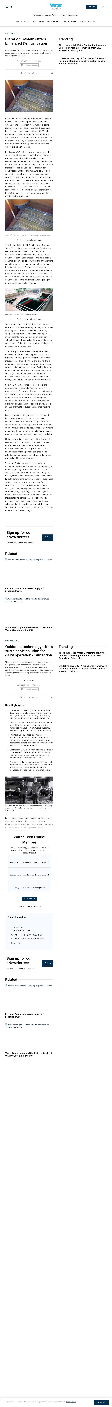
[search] (11, 7)
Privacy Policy (71, 1402)
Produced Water (69, 21)
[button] (7, 7)
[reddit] (33, 73)
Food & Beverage (12, 641)
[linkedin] (25, 73)
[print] (52, 73)
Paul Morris (29, 680)
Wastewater (38, 21)
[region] (56, 1402)
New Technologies (88, 21)
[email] (37, 73)
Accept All (101, 1402)
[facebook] (21, 73)
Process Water (23, 21)
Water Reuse (52, 21)
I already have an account (29, 906)
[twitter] (29, 73)
